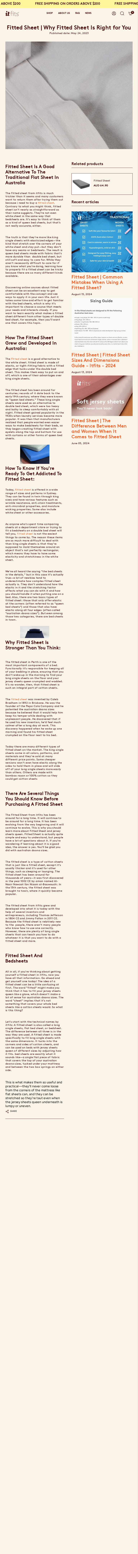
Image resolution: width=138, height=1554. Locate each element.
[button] (50, 13)
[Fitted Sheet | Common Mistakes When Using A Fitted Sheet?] (102, 241)
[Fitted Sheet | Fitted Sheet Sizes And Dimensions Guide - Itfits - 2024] (102, 324)
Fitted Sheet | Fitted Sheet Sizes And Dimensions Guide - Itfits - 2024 (101, 360)
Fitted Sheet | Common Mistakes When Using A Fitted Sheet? (97, 282)
